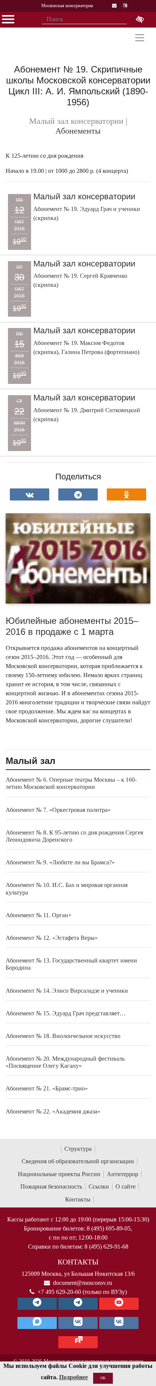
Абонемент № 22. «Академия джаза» (53, 1111)
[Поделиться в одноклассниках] (126, 494)
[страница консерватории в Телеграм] (37, 1304)
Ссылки (99, 1186)
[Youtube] (119, 1304)
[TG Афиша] (78, 1304)
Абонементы (78, 131)
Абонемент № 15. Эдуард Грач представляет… (66, 1013)
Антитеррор (122, 1174)
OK (103, 1378)
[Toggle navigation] (139, 38)
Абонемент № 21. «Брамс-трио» (47, 1088)
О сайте (125, 1186)
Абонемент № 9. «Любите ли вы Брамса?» (60, 862)
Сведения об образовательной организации (78, 1161)
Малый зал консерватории (84, 196)
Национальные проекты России (59, 1174)
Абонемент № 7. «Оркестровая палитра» (58, 810)
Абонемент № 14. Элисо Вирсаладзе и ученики (67, 990)
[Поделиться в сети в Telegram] (78, 494)
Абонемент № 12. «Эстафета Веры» (52, 938)
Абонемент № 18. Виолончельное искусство (63, 1036)
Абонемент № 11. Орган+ (39, 915)
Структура (78, 1149)
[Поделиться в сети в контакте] (29, 494)
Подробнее (73, 1377)
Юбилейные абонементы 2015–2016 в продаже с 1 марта (72, 626)
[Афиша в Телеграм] (78, 1342)
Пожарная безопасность (51, 1186)
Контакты (77, 1199)
